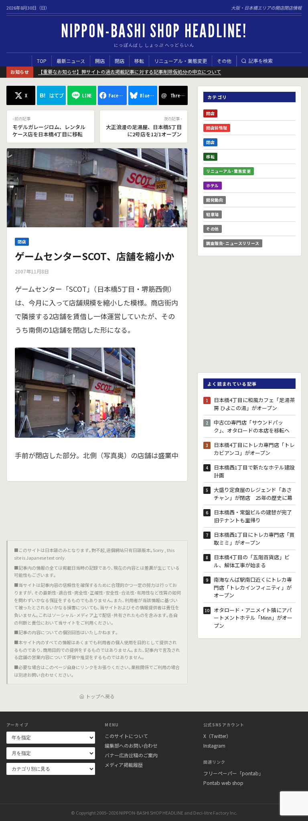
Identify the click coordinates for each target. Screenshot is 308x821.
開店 (100, 60)
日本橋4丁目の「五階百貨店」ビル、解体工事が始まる (252, 561)
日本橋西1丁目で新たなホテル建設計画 (254, 471)
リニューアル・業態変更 (180, 60)
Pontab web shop (223, 782)
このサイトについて (126, 735)
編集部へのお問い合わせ (131, 745)
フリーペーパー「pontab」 (233, 773)
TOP (42, 60)
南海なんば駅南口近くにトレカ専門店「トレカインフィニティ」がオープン (253, 587)
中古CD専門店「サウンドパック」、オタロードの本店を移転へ (252, 426)
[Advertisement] (97, 508)
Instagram (214, 745)
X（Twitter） (217, 735)
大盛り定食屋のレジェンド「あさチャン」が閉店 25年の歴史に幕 (253, 493)
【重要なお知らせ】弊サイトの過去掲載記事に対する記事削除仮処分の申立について (129, 71)
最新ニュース (71, 60)
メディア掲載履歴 (124, 764)
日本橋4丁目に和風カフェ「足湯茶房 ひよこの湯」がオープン (254, 404)
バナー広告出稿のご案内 (131, 755)
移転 (139, 60)
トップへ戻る (100, 696)
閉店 (119, 60)
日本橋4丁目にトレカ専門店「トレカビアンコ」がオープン (254, 449)
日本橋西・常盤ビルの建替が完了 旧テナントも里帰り (255, 516)
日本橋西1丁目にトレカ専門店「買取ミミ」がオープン (254, 538)
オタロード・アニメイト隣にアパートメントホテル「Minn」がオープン (253, 617)
